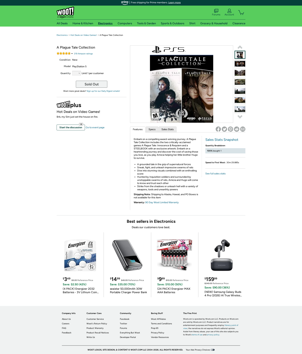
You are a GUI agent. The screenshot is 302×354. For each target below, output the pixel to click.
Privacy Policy (157, 332)
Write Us (91, 337)
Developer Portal (128, 337)
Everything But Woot (130, 332)
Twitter (123, 323)
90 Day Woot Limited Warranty (162, 202)
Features (138, 129)
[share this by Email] (242, 129)
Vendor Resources (160, 337)
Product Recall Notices (98, 332)
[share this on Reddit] (236, 129)
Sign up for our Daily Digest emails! (103, 91)
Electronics (62, 35)
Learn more (174, 2)
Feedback (66, 332)
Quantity (65, 73)
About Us (66, 319)
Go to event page (95, 127)
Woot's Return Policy (97, 323)
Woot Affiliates (158, 319)
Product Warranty (95, 328)
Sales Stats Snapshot (221, 140)
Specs (152, 129)
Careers (65, 323)
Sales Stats (167, 129)
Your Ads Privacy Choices (198, 350)
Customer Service (95, 319)
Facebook (124, 319)
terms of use (197, 335)
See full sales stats (215, 173)
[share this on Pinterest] (230, 129)
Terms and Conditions (161, 323)
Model (67, 66)
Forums (216, 14)
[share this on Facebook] (218, 129)
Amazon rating (83, 53)
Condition (65, 59)
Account (229, 14)
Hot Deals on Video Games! (83, 35)
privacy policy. (213, 335)
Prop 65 (154, 328)
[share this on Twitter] (224, 129)
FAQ (64, 328)
